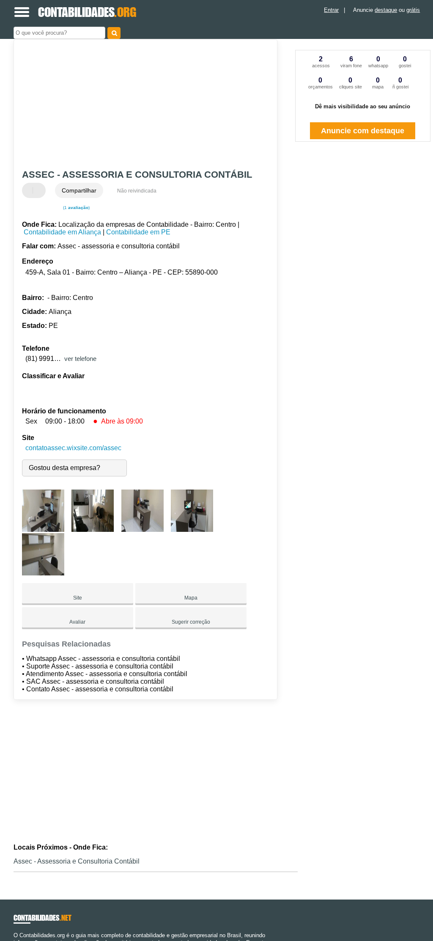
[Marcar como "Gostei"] (29, 190)
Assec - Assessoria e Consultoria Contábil (77, 861)
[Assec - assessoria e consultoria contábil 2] (92, 529)
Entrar (331, 10)
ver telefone (80, 358)
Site (77, 598)
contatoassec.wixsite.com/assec (73, 447)
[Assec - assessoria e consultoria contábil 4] (192, 529)
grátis (413, 10)
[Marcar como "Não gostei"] (40, 190)
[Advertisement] (140, 105)
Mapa (190, 598)
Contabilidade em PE (138, 232)
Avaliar (77, 622)
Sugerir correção (191, 622)
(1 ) (76, 207)
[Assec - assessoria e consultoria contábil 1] (43, 529)
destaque (386, 10)
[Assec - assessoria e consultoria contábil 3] (142, 529)
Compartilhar (79, 190)
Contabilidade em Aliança (62, 232)
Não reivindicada (136, 191)
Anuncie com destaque (362, 131)
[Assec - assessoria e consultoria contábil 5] (43, 573)
